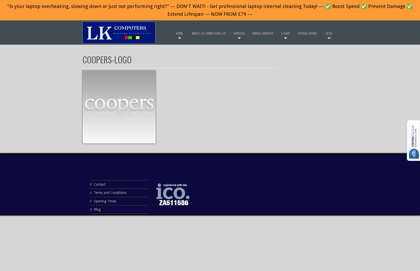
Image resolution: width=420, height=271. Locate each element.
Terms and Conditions (110, 193)
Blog (329, 33)
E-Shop (285, 33)
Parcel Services (262, 33)
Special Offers (307, 33)
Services (239, 33)
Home (179, 33)
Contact (99, 184)
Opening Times (105, 201)
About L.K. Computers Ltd (209, 33)
